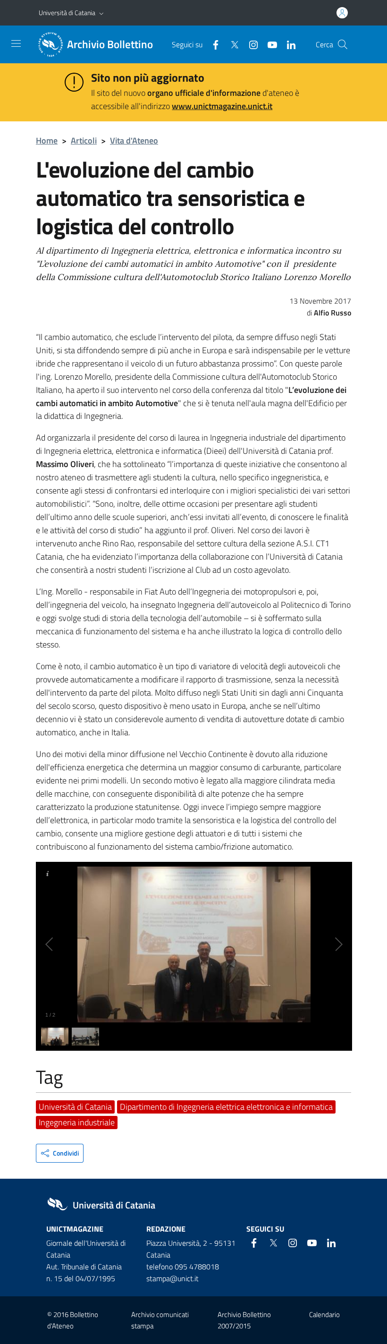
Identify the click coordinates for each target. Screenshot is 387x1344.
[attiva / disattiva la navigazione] (16, 43)
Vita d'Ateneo (134, 140)
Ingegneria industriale (77, 1122)
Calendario (324, 1314)
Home (47, 140)
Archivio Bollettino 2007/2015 (244, 1320)
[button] (101, 12)
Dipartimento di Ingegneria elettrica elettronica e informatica (226, 1106)
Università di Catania (67, 12)
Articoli (84, 140)
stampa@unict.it (172, 1278)
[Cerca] (342, 44)
